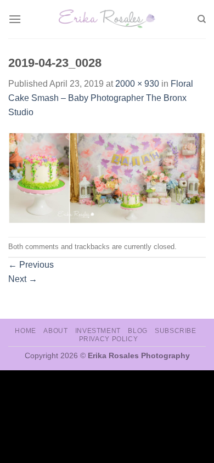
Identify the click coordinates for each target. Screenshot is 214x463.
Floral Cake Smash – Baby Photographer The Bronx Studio (100, 97)
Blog (137, 331)
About (55, 331)
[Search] (202, 19)
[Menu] (14, 18)
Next (22, 279)
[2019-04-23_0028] (107, 177)
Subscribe (175, 331)
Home (25, 331)
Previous (31, 264)
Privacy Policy (108, 339)
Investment (98, 331)
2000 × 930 (137, 83)
